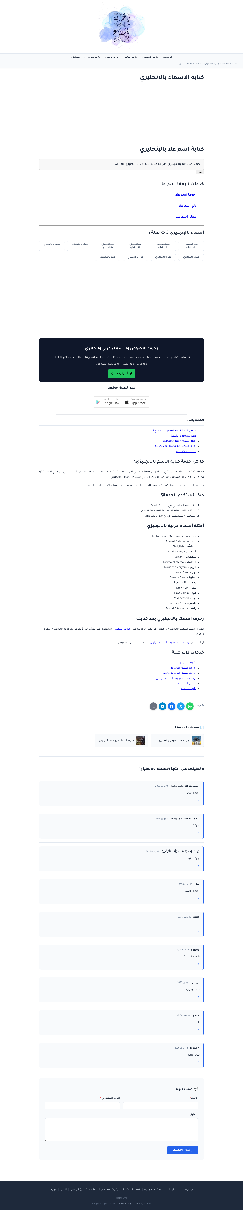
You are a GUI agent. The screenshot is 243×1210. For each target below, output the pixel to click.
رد (199, 800)
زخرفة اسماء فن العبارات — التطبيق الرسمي (94, 1189)
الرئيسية (167, 57)
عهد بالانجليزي (107, 257)
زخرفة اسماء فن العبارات (130, 1204)
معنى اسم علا (186, 217)
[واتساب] (190, 706)
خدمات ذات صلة (186, 451)
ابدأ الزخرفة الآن (121, 373)
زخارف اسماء (123, 629)
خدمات (76, 57)
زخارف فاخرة (113, 57)
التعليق (193, 1114)
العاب (63, 1189)
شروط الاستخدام (131, 1189)
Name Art (121, 1198)
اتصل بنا (173, 1189)
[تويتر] (181, 706)
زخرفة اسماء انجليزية (183, 668)
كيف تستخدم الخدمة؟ (183, 436)
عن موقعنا (188, 1189)
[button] (135, 402)
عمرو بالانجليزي (163, 257)
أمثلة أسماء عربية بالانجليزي (179, 441)
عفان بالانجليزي (191, 257)
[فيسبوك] (171, 706)
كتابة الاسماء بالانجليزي (217, 64)
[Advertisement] (125, 113)
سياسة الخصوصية (154, 1189)
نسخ (200, 171)
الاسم (194, 1098)
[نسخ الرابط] (153, 706)
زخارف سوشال (93, 57)
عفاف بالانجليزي (52, 244)
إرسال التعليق (182, 1150)
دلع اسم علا (187, 206)
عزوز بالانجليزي (135, 257)
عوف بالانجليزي (80, 244)
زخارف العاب (131, 57)
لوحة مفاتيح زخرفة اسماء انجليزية (169, 642)
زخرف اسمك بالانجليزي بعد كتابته (175, 446)
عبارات (53, 1189)
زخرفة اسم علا (185, 195)
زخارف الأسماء (151, 57)
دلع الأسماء (188, 688)
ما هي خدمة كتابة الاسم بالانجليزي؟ (174, 431)
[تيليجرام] (162, 706)
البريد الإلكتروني (110, 1098)
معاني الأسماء (187, 683)
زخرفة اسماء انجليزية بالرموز (179, 673)
